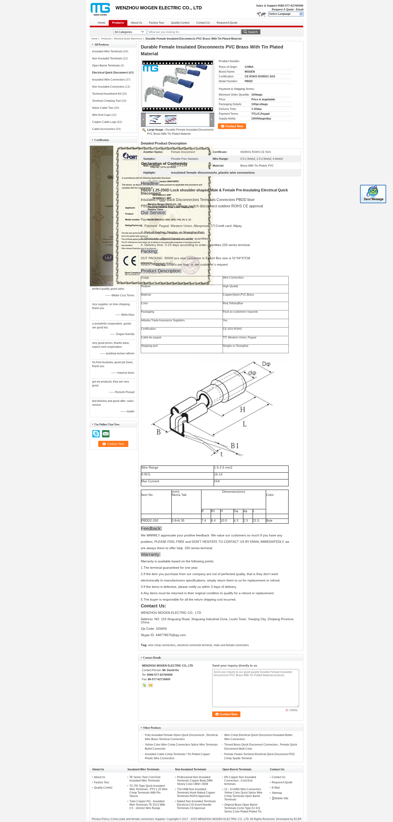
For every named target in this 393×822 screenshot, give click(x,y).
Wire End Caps (101, 115)
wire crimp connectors (161, 645)
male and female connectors (231, 645)
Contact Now (234, 126)
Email (299, 9)
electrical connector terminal (194, 645)
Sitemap (277, 792)
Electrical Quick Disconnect (128, 38)
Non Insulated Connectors (108, 86)
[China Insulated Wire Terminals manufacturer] (103, 9)
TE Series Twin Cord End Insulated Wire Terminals (144, 779)
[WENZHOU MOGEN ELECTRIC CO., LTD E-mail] (150, 685)
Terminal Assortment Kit (106, 93)
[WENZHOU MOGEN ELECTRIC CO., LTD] (301, 14)
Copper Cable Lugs (104, 122)
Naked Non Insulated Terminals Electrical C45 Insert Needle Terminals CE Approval (196, 805)
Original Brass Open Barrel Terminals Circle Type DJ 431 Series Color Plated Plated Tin (243, 808)
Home (101, 22)
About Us (136, 22)
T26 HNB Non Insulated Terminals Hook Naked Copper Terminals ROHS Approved (196, 793)
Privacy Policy (100, 819)
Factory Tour (156, 22)
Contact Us (203, 22)
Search (252, 32)
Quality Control (180, 22)
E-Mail (276, 787)
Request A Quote (283, 9)
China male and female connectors (132, 819)
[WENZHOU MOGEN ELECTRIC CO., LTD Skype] (144, 685)
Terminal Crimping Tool (106, 100)
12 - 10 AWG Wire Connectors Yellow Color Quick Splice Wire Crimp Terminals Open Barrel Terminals (243, 794)
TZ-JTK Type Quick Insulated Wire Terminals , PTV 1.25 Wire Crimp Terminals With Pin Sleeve (148, 791)
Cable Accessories (103, 129)
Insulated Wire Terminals (107, 51)
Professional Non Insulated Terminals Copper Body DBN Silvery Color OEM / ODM (195, 781)
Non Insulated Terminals (107, 58)
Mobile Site (281, 798)
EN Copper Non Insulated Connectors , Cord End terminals (240, 781)
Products (118, 22)
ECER (298, 819)
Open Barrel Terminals (106, 65)
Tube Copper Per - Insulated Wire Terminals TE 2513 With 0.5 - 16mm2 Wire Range (147, 805)
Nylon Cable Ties (102, 107)
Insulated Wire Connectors (108, 79)
